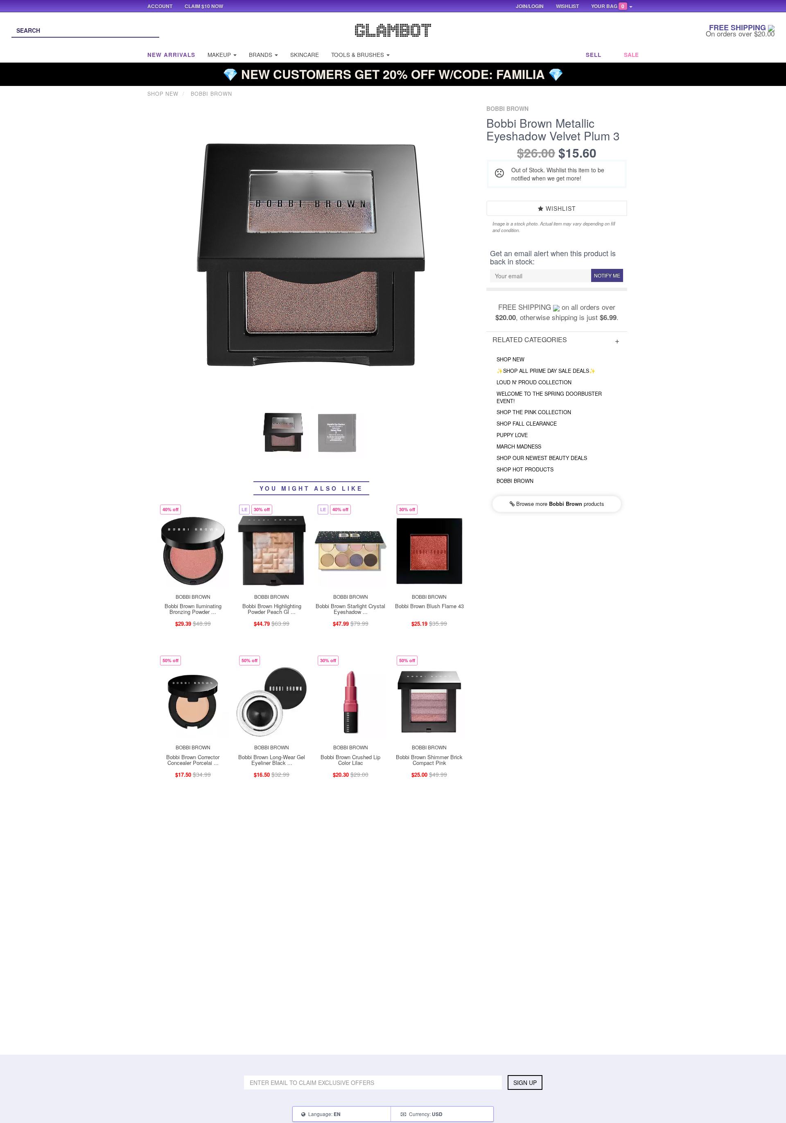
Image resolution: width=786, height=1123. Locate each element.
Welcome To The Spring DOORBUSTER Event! (549, 397)
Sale (631, 55)
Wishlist (560, 208)
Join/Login (530, 6)
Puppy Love (512, 435)
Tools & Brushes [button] (358, 55)
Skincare (304, 55)
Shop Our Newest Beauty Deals (542, 458)
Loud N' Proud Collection (534, 382)
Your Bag (607, 6)
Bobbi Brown (515, 481)
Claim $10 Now (204, 6)
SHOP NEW (510, 359)
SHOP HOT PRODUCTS (525, 469)
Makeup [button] (220, 55)
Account (159, 6)
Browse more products (559, 503)
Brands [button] (261, 55)
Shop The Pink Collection (534, 412)
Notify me (607, 275)
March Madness (519, 446)
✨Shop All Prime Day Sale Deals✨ (546, 370)
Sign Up (525, 1082)
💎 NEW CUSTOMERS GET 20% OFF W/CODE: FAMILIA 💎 (393, 74)
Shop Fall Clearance (527, 423)
